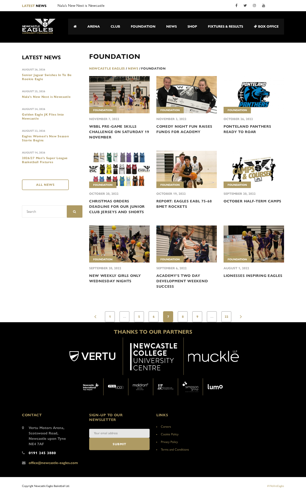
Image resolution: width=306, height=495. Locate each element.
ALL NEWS (45, 185)
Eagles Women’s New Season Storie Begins (45, 138)
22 (226, 317)
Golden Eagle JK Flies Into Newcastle (43, 116)
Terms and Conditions (175, 449)
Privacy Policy (169, 442)
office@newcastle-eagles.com (53, 463)
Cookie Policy (170, 434)
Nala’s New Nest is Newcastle (46, 97)
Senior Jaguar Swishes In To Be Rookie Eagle (47, 77)
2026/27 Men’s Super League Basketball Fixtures (45, 160)
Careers (166, 427)
